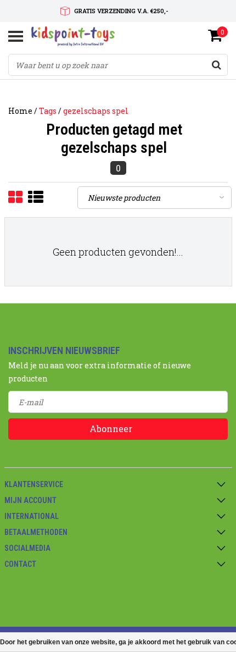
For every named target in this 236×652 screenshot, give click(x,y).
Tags (48, 111)
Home (20, 111)
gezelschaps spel (95, 111)
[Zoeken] (216, 65)
